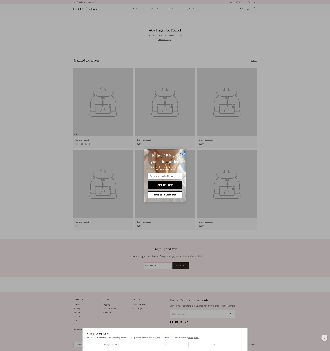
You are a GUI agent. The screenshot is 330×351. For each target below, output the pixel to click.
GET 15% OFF (165, 185)
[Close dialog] (182, 152)
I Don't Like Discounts (165, 195)
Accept (163, 344)
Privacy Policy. (193, 337)
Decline (216, 344)
